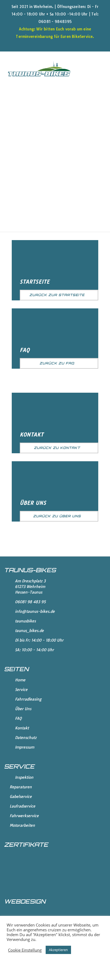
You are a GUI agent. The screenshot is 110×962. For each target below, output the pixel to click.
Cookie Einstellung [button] (25, 950)
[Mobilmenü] (99, 68)
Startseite (35, 282)
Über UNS (33, 503)
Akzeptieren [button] (58, 949)
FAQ (25, 350)
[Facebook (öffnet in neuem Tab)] (46, 43)
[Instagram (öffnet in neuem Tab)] (58, 43)
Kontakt (32, 434)
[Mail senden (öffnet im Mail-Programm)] (67, 43)
